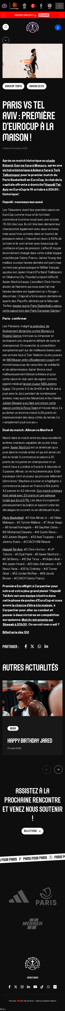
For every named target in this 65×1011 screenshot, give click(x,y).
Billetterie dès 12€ (15, 632)
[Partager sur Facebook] (25, 646)
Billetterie (30, 830)
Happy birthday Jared (30, 741)
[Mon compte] (58, 28)
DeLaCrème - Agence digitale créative (40, 1001)
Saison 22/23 (36, 86)
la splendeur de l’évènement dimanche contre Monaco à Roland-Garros (28, 331)
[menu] (5, 27)
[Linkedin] (28, 987)
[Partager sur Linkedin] (46, 646)
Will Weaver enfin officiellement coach (30, 360)
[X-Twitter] (15, 987)
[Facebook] (9, 987)
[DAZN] (48, 987)
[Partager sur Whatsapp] (39, 646)
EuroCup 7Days (13, 86)
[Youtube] (35, 987)
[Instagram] (22, 987)
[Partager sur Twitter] (32, 646)
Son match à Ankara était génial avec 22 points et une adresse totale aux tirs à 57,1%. (32, 495)
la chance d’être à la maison (32, 605)
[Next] (58, 769)
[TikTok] (41, 987)
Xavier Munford (20, 447)
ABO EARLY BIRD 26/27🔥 (31, 15)
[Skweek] (55, 987)
